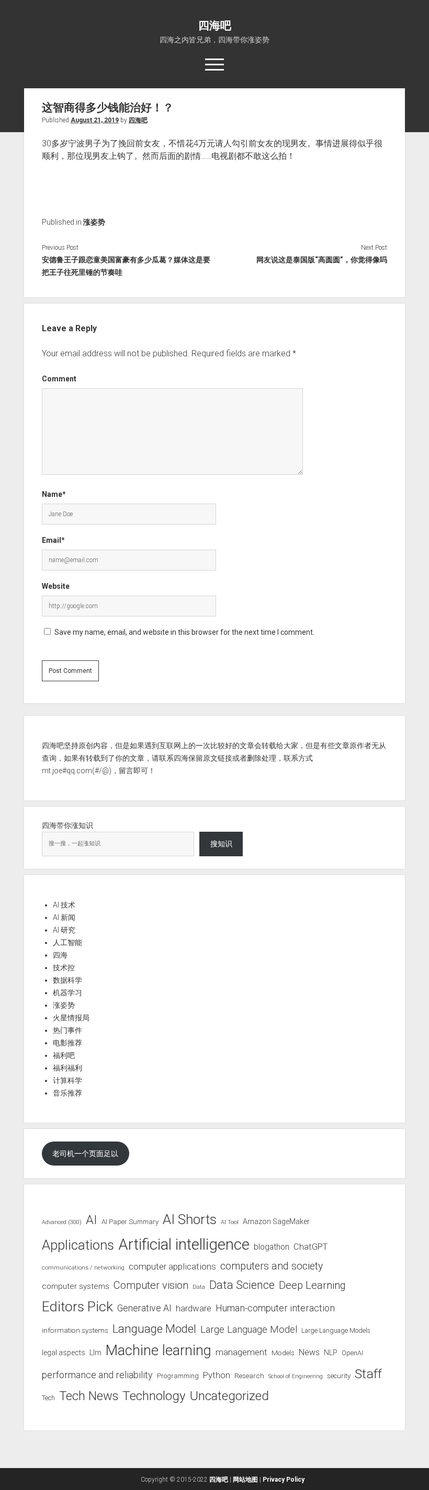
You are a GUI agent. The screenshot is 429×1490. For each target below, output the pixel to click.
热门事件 (67, 1030)
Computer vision (151, 1285)
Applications (78, 1245)
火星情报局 (71, 1018)
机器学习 (67, 992)
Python (216, 1375)
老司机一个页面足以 (85, 1153)
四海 (60, 955)
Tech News (88, 1396)
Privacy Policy (283, 1479)
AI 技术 (64, 905)
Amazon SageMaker (276, 1221)
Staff (368, 1373)
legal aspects (63, 1352)
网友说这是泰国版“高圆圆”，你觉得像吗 (321, 259)
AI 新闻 (64, 917)
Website (56, 586)
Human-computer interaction (275, 1307)
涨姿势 (94, 222)
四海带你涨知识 (67, 825)
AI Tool (230, 1222)
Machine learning (158, 1350)
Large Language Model (248, 1329)
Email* (53, 540)
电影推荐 (67, 1043)
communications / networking (83, 1267)
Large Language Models (335, 1330)
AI (91, 1220)
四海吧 (214, 25)
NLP (330, 1352)
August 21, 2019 (95, 120)
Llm (95, 1352)
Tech (48, 1398)
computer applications (172, 1266)
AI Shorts (190, 1219)
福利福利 (67, 1068)
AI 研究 (64, 930)
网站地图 (245, 1479)
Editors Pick (77, 1306)
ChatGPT (310, 1247)
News (309, 1352)
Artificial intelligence (184, 1244)
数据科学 (67, 980)
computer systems (75, 1286)
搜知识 (221, 844)
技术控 (64, 967)
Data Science (242, 1284)
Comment (59, 379)
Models (283, 1352)
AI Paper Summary (130, 1222)
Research (249, 1375)
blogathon (271, 1247)
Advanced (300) (62, 1222)
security (339, 1376)
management (241, 1352)
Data (199, 1287)
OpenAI (352, 1353)
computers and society (271, 1266)
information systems (75, 1330)
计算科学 (67, 1080)
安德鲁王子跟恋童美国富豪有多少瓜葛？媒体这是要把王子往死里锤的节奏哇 (126, 265)
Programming (178, 1376)
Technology (154, 1395)
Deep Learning (312, 1285)
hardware (193, 1308)
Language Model (154, 1328)
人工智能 (67, 942)
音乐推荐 (67, 1093)
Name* (54, 494)
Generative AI (144, 1308)
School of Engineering (295, 1376)
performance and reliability (97, 1374)
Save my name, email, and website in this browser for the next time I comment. (184, 632)
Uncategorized (229, 1396)
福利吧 (64, 1055)
